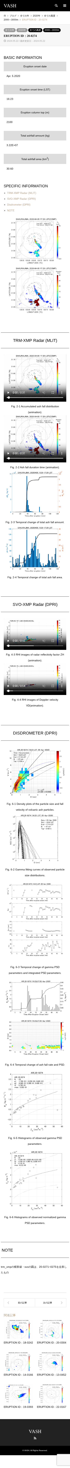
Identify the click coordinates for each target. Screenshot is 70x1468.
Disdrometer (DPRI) (18, 204)
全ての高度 (35, 30)
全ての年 (9, 30)
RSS (35, 1438)
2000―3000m (52, 30)
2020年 (22, 30)
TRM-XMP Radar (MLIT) (21, 192)
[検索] (56, 5)
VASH (35, 1431)
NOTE (10, 210)
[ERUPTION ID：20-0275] (50, 1302)
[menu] (64, 5)
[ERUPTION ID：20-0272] (19, 1302)
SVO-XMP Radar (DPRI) (21, 198)
